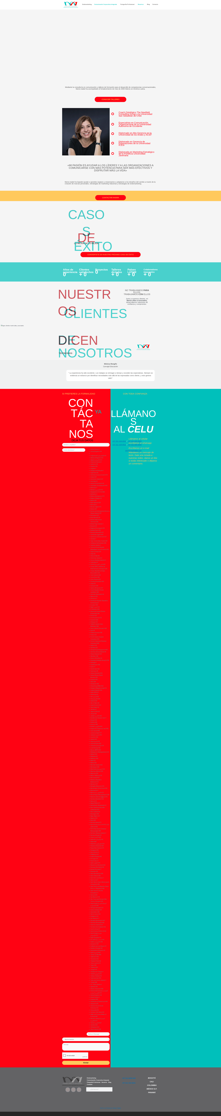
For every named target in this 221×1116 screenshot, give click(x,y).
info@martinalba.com (133, 451)
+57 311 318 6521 (119, 441)
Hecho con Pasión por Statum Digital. (110, 1108)
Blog (148, 4)
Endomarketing (87, 4)
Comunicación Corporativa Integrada (105, 4)
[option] (100, 449)
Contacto (155, 4)
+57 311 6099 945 (129, 1078)
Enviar (85, 1063)
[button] (135, 210)
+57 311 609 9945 (135, 441)
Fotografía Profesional (127, 4)
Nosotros (141, 4)
